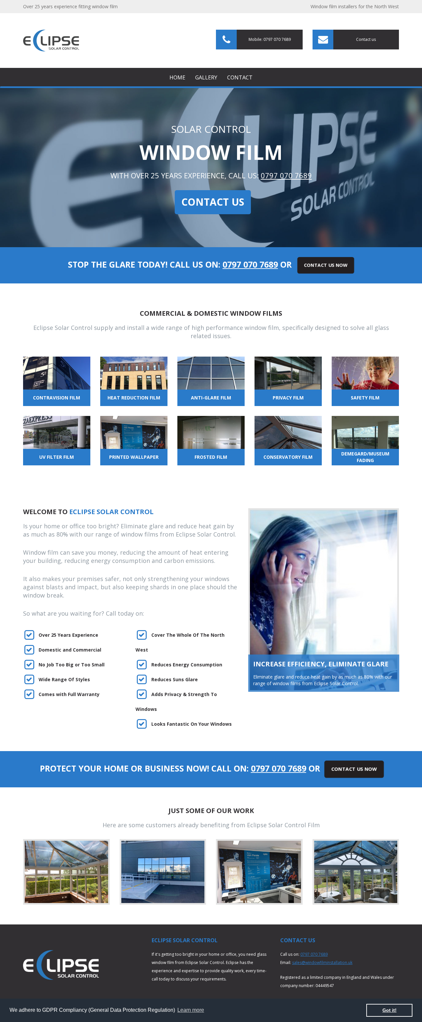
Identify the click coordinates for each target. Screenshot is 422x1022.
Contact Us (212, 202)
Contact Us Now (325, 265)
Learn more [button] (190, 1010)
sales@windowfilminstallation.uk (322, 962)
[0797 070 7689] (51, 40)
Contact (240, 77)
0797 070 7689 (286, 175)
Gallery (206, 77)
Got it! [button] (389, 1010)
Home (177, 77)
